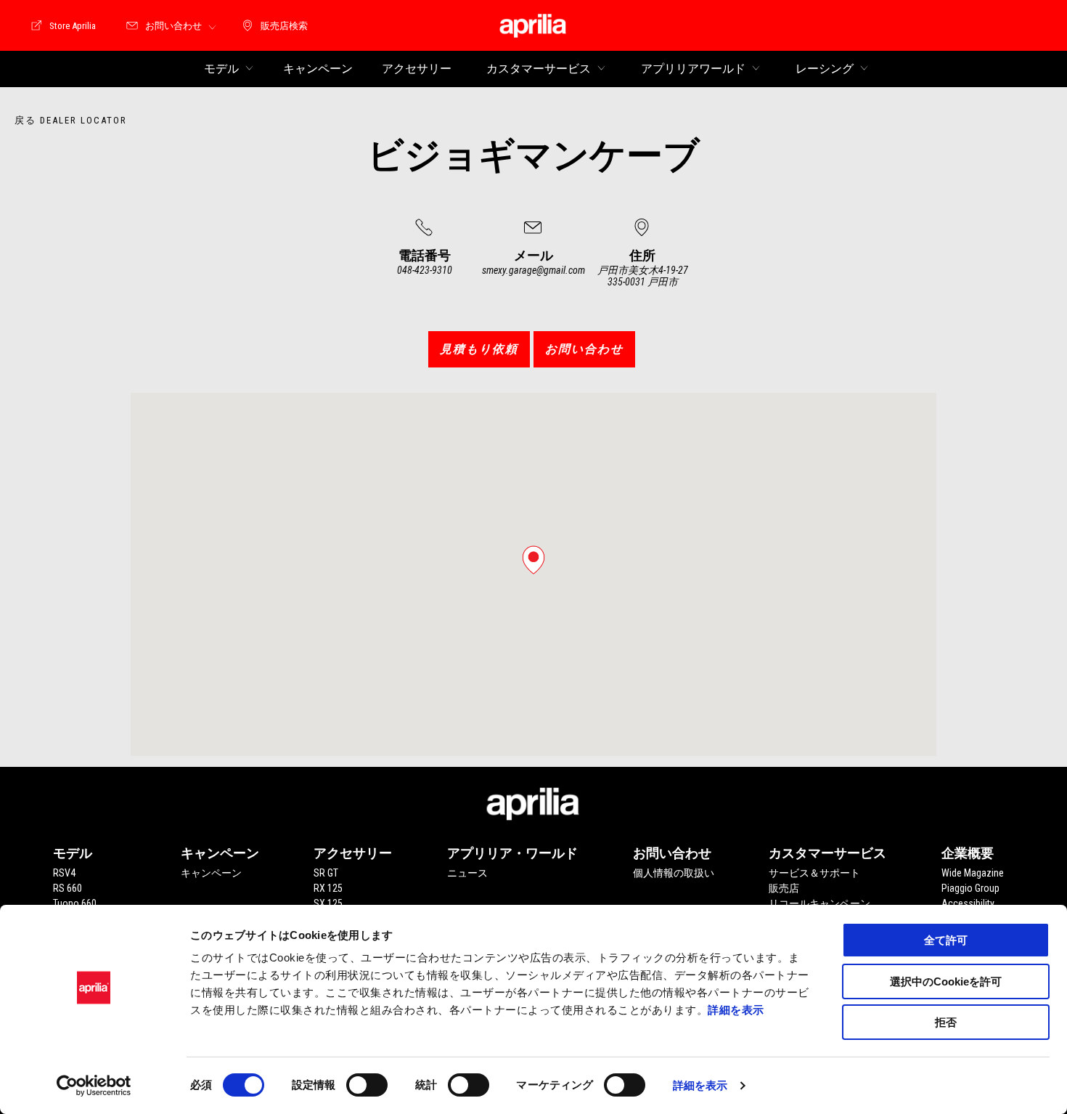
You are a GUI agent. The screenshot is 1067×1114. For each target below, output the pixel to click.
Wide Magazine (972, 873)
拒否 (946, 1022)
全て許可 (946, 940)
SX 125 (328, 903)
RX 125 (328, 888)
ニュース (467, 873)
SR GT (326, 873)
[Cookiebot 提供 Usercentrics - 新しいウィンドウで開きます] (94, 1086)
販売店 (784, 888)
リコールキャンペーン (819, 903)
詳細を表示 (736, 1010)
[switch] (367, 1085)
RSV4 (64, 873)
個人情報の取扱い (673, 873)
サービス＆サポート (814, 873)
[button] (533, 559)
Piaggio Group (970, 888)
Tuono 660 (75, 903)
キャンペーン (211, 873)
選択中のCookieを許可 (946, 981)
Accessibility (967, 903)
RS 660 (67, 888)
